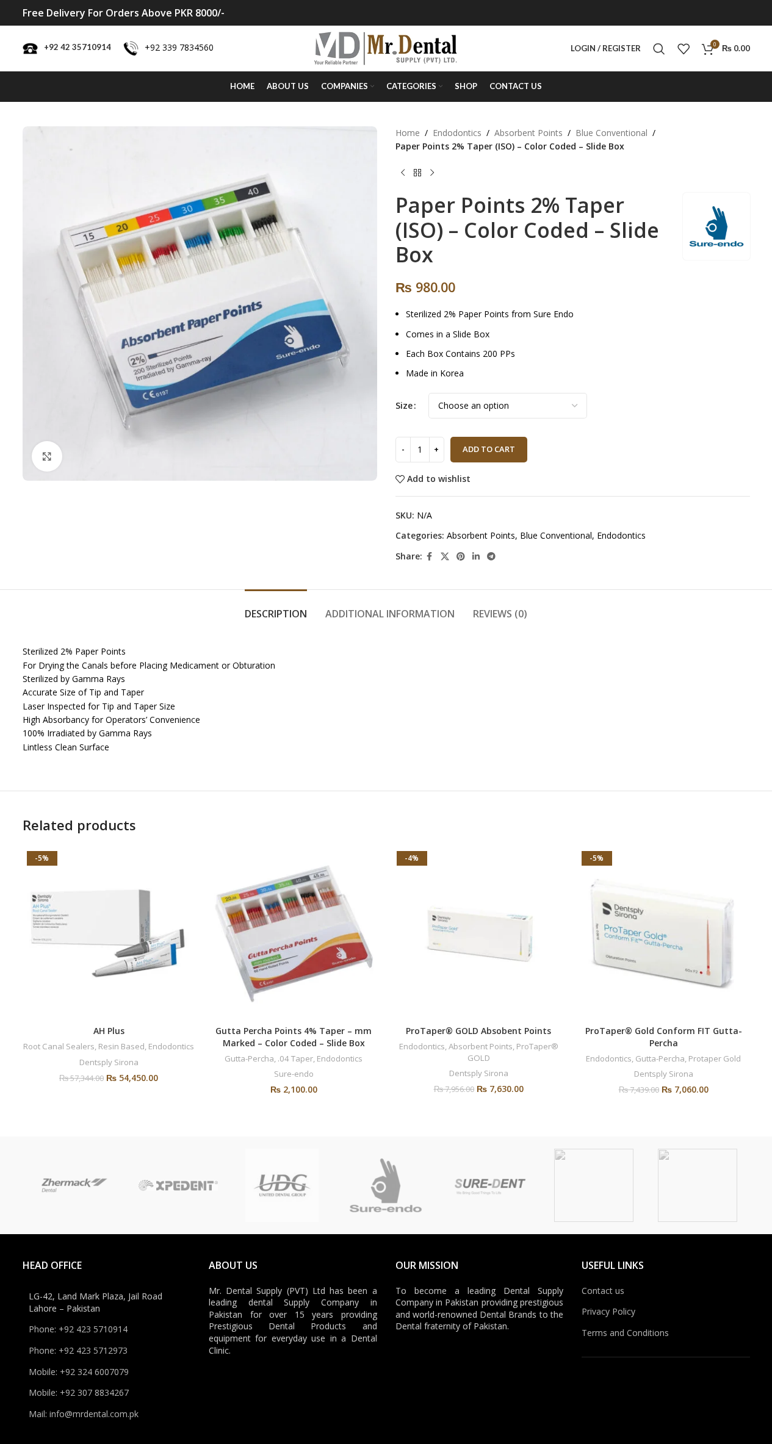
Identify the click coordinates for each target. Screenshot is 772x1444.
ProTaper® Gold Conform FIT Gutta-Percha (663, 1037)
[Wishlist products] (683, 49)
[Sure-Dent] (490, 1185)
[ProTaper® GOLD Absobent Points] (478, 933)
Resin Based (121, 1046)
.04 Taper (295, 1058)
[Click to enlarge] (47, 456)
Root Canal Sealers (59, 1046)
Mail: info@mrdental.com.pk (84, 1414)
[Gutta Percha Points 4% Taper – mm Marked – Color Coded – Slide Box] (293, 933)
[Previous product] (402, 173)
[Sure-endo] (386, 1185)
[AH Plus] (109, 933)
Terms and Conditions (625, 1332)
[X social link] (445, 556)
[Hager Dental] (697, 1185)
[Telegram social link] (491, 556)
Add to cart (489, 449)
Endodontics (457, 132)
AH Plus (108, 1030)
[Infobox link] (67, 48)
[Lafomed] (594, 1185)
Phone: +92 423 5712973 (78, 1350)
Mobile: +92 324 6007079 (79, 1372)
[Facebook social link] (429, 556)
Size (404, 405)
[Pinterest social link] (461, 556)
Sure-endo (294, 1073)
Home (407, 132)
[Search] (659, 49)
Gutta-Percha (249, 1058)
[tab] (276, 608)
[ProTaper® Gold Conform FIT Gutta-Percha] (663, 933)
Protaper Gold (714, 1058)
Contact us (603, 1290)
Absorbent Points (528, 132)
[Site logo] (386, 47)
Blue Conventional (611, 132)
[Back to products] (417, 173)
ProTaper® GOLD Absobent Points (478, 1030)
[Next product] (432, 173)
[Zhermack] (74, 1185)
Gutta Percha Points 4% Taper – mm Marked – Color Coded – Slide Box (293, 1037)
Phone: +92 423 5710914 (78, 1329)
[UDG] (282, 1185)
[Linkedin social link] (476, 556)
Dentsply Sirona (109, 1062)
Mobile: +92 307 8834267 (79, 1392)
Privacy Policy (608, 1311)
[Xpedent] (178, 1185)
